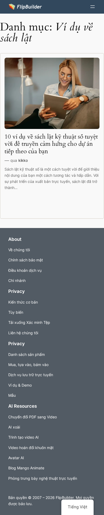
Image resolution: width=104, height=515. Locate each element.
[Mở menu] (92, 6)
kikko (23, 160)
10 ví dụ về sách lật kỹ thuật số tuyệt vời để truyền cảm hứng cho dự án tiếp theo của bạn (51, 144)
